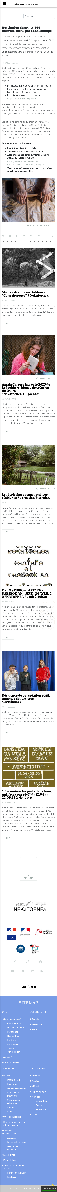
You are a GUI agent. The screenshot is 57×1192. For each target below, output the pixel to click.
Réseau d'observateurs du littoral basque (13, 1124)
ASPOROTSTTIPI (38, 1012)
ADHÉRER (28, 987)
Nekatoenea (26, 4)
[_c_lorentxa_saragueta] (28, 355)
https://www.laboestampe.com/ (22, 98)
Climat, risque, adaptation (13, 1101)
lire (8, 323)
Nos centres (13, 1036)
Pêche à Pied (13, 1080)
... (33, 857)
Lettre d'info (9, 1155)
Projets (6, 1075)
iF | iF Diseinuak (25, 1188)
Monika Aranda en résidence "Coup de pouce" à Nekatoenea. (25, 294)
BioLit (10, 1111)
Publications (13, 1044)
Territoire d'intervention (13, 1050)
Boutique (35, 1029)
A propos (35, 1097)
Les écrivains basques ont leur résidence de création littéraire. (26, 496)
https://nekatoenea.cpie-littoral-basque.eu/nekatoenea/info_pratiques (25, 163)
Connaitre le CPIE (15, 1023)
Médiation (36, 1086)
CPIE (4, 1012)
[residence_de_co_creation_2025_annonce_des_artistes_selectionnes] (28, 671)
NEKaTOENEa (37, 1068)
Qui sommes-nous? (12, 1019)
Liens (34, 1115)
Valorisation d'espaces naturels (13, 1167)
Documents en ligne (16, 1142)
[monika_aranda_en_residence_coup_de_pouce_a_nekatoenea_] (28, 268)
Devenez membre (15, 1027)
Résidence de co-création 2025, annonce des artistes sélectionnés (26, 699)
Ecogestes (12, 1084)
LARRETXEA (8, 1068)
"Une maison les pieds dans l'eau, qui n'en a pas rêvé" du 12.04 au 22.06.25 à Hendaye (27, 794)
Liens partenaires (11, 1062)
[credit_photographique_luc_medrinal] (28, 200)
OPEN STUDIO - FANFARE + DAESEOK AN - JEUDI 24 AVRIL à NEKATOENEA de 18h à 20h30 (27, 593)
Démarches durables (16, 1088)
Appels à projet (38, 1091)
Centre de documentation (9, 1132)
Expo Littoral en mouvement (14, 1094)
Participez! (12, 1040)
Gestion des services (49, 1188)
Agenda (35, 1019)
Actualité (7, 1057)
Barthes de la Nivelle (17, 1173)
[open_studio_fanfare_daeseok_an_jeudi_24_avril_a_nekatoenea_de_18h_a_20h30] (28, 566)
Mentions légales (40, 1188)
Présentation (37, 1024)
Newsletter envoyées (12, 1148)
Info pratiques (42, 1101)
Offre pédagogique (12, 1117)
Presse (39, 1105)
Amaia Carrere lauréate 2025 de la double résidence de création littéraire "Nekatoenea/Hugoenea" (26, 389)
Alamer (10, 1107)
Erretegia (11, 1177)
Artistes (35, 1081)
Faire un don (12, 1032)
